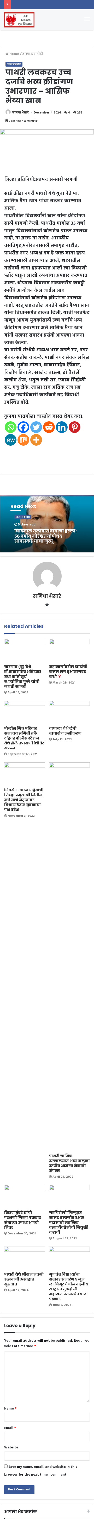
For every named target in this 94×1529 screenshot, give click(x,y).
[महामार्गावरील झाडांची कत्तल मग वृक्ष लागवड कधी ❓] (69, 650)
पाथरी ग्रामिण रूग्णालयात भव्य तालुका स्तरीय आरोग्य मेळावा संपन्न (69, 1163)
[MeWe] (10, 440)
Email (10, 1428)
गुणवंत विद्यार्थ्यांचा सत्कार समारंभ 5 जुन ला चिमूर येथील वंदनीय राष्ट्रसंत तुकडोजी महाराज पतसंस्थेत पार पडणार (68, 1287)
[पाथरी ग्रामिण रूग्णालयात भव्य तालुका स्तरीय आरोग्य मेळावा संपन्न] (69, 956)
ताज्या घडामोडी (32, 54)
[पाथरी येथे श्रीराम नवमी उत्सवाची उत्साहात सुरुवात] (24, 1258)
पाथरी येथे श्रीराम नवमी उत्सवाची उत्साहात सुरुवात (24, 1279)
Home (14, 54)
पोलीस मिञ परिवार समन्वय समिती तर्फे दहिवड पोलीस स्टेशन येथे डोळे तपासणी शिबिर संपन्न (24, 738)
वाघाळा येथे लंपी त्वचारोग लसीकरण (65, 731)
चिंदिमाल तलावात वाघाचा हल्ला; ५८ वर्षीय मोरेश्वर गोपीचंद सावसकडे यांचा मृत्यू (45, 536)
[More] (36, 440)
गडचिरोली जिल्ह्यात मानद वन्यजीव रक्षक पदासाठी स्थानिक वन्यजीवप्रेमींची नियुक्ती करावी (68, 1222)
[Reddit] (49, 427)
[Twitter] (36, 427)
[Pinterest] (74, 427)
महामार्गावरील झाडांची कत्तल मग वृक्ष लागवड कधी (68, 671)
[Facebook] (23, 427)
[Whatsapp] (10, 427)
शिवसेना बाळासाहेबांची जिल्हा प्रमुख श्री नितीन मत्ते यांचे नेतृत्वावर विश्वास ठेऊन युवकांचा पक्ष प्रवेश (23, 799)
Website (11, 1447)
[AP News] (19, 19)
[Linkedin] (62, 427)
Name (10, 1408)
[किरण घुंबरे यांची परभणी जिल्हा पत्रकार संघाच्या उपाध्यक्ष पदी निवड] (24, 1196)
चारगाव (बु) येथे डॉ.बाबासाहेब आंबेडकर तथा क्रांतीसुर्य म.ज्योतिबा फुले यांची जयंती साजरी (22, 676)
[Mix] (23, 440)
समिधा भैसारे (20, 112)
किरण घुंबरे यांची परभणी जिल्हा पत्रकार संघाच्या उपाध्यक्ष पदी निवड (22, 1220)
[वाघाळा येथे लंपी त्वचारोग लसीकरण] (69, 712)
